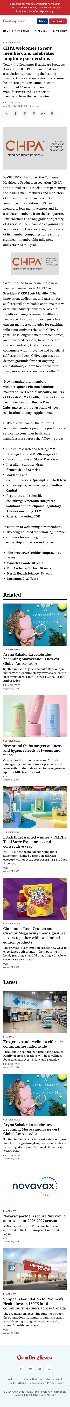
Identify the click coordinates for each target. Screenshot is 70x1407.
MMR (42, 21)
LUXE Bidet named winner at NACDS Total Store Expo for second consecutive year (35, 841)
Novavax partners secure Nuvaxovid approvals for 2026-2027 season (34, 1218)
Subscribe (58, 21)
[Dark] (28, 21)
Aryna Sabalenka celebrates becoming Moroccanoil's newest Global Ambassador (31, 659)
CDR (5, 776)
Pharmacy (41, 31)
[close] (66, 7)
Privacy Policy (55, 1383)
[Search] (32, 21)
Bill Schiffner (11, 102)
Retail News (22, 31)
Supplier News (61, 31)
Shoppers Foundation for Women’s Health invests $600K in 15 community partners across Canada (34, 1303)
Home (6, 31)
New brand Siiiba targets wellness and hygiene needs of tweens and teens (32, 750)
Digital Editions (17, 1383)
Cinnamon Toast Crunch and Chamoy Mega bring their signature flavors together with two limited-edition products (34, 935)
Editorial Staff (30, 1379)
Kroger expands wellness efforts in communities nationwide (33, 1044)
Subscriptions (37, 1383)
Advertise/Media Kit (51, 1379)
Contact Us (13, 1379)
